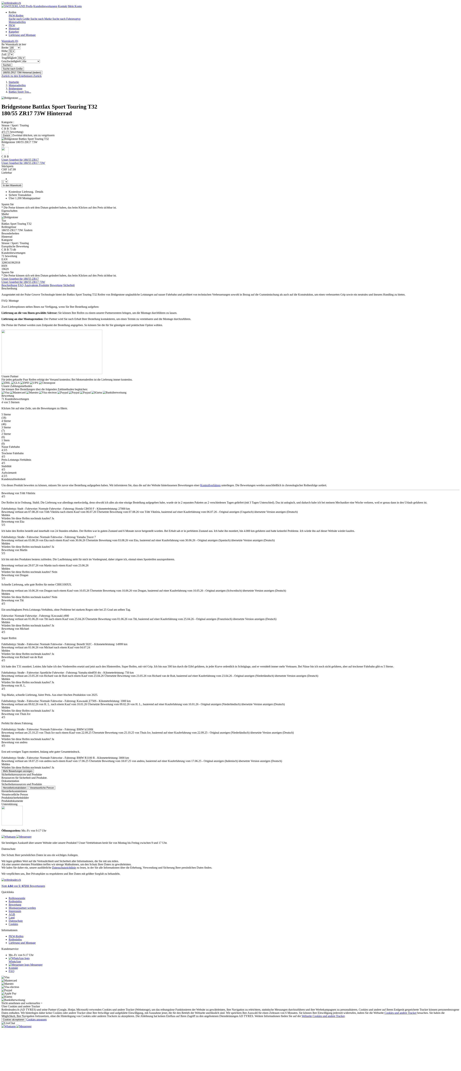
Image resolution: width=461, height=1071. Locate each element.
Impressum (15, 911)
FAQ (21, 285)
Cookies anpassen (36, 1019)
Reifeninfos (15, 901)
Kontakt (62, 6)
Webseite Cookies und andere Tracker (323, 1016)
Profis (29, 6)
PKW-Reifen (16, 15)
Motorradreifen (17, 22)
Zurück (6, 135)
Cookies (13, 924)
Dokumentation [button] (10, 780)
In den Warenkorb (12, 185)
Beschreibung (9, 285)
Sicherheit (69, 285)
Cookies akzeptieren (13, 1019)
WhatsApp (15, 961)
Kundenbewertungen (45, 6)
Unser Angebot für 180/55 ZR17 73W (23, 162)
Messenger (36, 964)
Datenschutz (16, 920)
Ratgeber (14, 31)
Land (12, 917)
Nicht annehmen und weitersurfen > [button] (21, 1003)
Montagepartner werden (22, 907)
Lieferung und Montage (22, 34)
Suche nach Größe (19, 18)
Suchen (7, 65)
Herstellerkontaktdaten (14, 787)
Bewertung (56, 285)
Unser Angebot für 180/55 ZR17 (20, 159)
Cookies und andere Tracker (400, 1012)
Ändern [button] (28, 230)
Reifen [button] (12, 12)
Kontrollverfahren (210, 485)
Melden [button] (5, 515)
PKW (12, 25)
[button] (230, 416)
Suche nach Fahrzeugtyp (66, 18)
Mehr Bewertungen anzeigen (17, 771)
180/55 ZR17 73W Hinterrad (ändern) (22, 72)
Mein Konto (75, 6)
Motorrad (14, 28)
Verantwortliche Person (42, 787)
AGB (12, 914)
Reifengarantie (17, 898)
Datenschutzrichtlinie (64, 867)
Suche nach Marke (41, 18)
